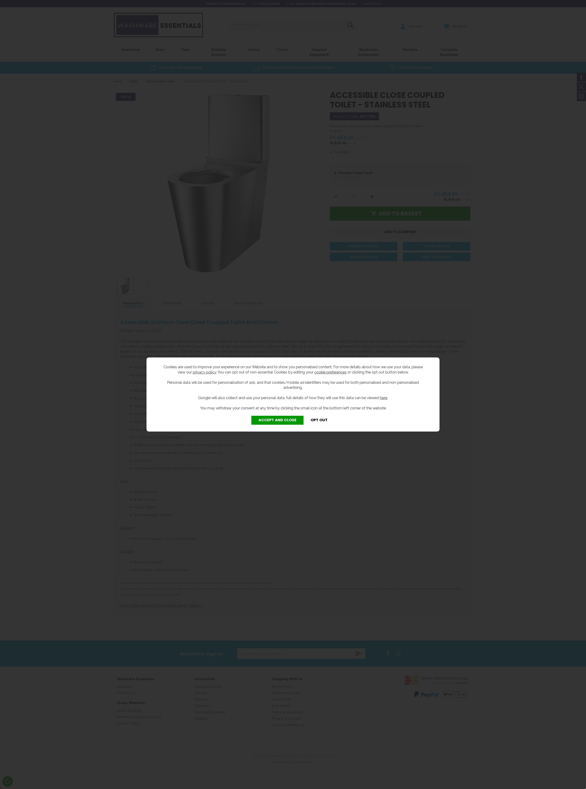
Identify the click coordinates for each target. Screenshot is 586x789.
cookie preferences (330, 372)
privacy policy (204, 372)
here (383, 397)
